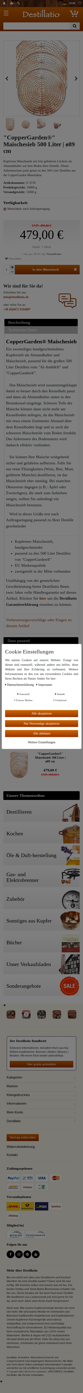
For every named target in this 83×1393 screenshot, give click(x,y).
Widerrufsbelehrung (21, 1147)
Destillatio (14, 1121)
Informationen (16, 1103)
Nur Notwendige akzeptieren (42, 723)
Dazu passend (19, 641)
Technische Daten (22, 330)
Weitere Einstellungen (41, 742)
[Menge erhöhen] (12, 267)
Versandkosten (53, 254)
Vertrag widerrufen (23, 1137)
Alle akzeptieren (41, 713)
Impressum (45, 684)
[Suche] (75, 26)
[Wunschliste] (80, 3)
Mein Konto (15, 1112)
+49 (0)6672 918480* (17, 309)
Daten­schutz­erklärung (21, 684)
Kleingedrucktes (18, 1095)
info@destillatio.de (16, 297)
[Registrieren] (12, 3)
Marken (12, 1086)
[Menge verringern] (12, 272)
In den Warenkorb (46, 269)
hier (42, 598)
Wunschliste (14, 258)
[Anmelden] (5, 3)
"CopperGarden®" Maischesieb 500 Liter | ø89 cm (50, 757)
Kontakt (12, 1155)
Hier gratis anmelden (41, 1064)
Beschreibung (19, 322)
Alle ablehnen (41, 733)
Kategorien (14, 1077)
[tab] (41, 322)
